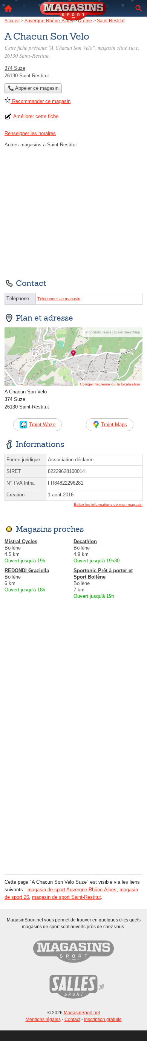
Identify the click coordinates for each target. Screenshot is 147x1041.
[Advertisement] (73, 798)
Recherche (138, 8)
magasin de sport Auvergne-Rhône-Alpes (72, 889)
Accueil (8, 8)
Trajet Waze (42, 424)
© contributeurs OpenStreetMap (112, 332)
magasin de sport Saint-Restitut (66, 897)
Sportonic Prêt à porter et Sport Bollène (103, 574)
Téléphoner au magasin (58, 298)
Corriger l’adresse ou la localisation (110, 384)
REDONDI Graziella (27, 570)
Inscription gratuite (103, 1019)
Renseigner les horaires (30, 133)
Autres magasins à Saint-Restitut (41, 144)
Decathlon (85, 541)
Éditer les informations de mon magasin (108, 504)
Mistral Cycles (21, 541)
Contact (72, 1019)
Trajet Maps (114, 424)
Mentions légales (43, 1019)
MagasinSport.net (82, 1012)
